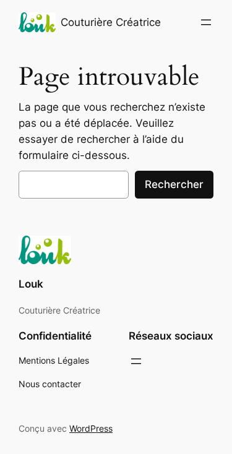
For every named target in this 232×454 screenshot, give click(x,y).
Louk (31, 284)
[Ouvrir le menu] (206, 22)
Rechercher (174, 184)
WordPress (91, 428)
